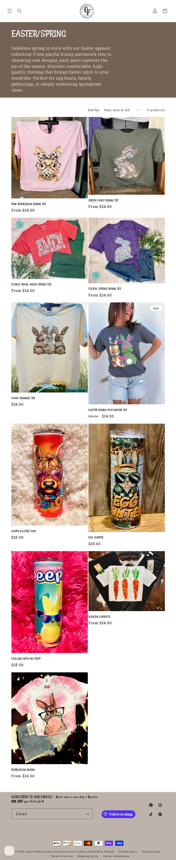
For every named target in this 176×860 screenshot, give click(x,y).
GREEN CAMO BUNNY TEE (103, 200)
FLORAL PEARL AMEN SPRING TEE (31, 284)
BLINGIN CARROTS (99, 616)
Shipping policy (88, 856)
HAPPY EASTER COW (23, 531)
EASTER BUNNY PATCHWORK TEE (107, 410)
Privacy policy (151, 851)
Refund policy (128, 851)
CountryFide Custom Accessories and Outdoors (57, 851)
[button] (9, 11)
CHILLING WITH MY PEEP (26, 658)
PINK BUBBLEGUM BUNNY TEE (28, 204)
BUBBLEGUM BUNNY (23, 769)
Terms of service (62, 856)
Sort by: (94, 110)
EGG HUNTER (95, 537)
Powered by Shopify (101, 851)
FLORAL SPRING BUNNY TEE (104, 288)
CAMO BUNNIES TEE (23, 398)
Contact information (116, 856)
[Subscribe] (87, 813)
